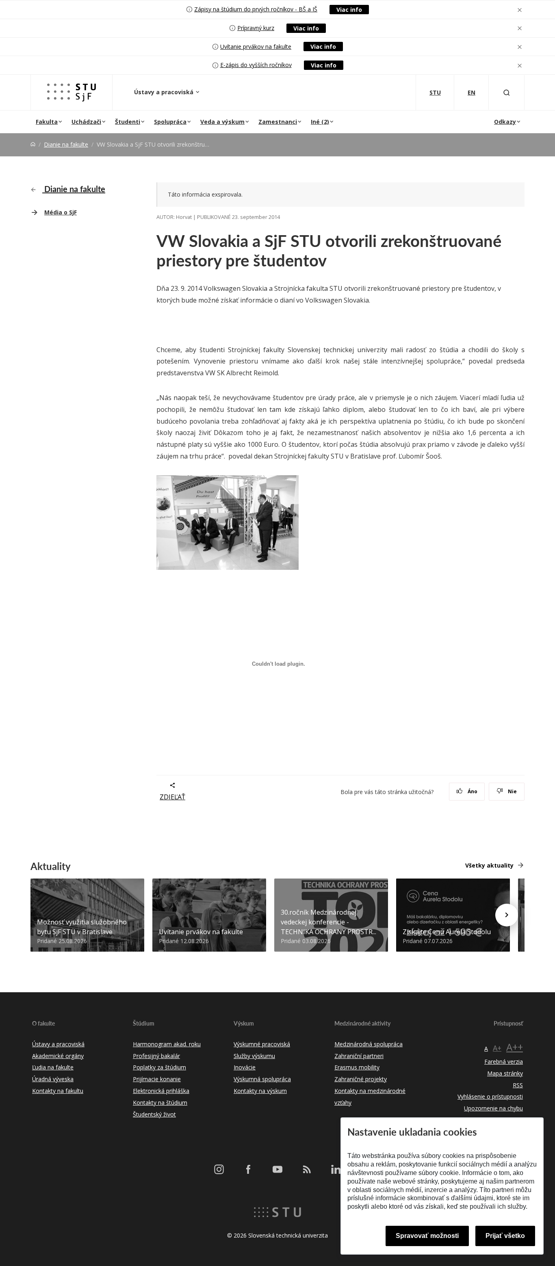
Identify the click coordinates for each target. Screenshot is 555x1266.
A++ (514, 1047)
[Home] (32, 144)
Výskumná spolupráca (262, 1079)
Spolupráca (170, 122)
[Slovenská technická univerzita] (277, 1211)
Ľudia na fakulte (53, 1067)
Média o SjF (60, 212)
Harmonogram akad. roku (167, 1044)
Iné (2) (320, 122)
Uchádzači (86, 122)
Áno (471, 791)
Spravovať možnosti (427, 1235)
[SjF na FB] (248, 1169)
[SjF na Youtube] (277, 1169)
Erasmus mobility (356, 1067)
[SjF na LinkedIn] (336, 1169)
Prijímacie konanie (157, 1079)
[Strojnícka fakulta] (71, 92)
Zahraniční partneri (359, 1056)
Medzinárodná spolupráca (368, 1044)
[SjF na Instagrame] (219, 1169)
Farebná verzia (503, 1061)
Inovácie (245, 1067)
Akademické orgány (58, 1056)
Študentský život (154, 1114)
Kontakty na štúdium (160, 1102)
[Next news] (506, 915)
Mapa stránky (505, 1073)
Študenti (127, 122)
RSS (518, 1085)
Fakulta (47, 122)
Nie (512, 791)
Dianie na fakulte (66, 144)
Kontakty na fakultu (57, 1091)
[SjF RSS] (307, 1169)
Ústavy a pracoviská (164, 92)
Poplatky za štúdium (159, 1067)
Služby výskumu (254, 1056)
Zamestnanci (277, 122)
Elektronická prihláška (161, 1091)
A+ (497, 1048)
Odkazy (505, 122)
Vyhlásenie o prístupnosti (490, 1096)
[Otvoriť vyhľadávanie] (507, 92)
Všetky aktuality (489, 865)
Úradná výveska (53, 1079)
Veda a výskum (222, 122)
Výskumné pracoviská (262, 1044)
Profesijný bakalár (156, 1056)
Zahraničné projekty (360, 1079)
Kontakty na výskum (260, 1091)
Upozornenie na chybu (493, 1108)
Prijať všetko (505, 1235)
